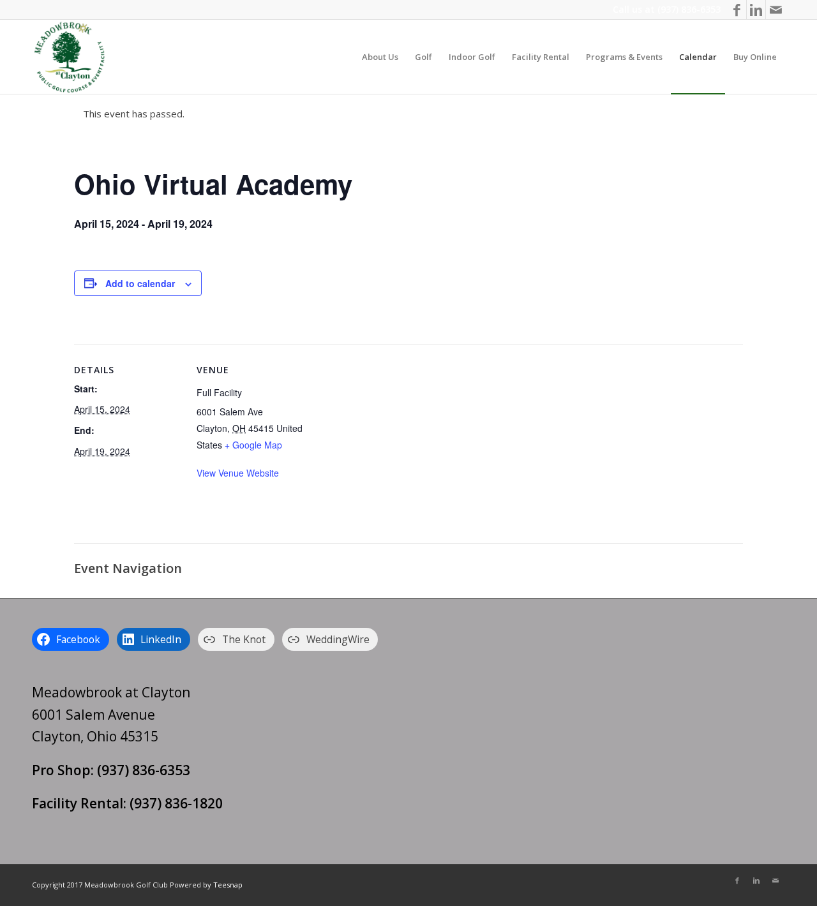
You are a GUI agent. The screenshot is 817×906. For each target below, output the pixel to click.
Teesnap (228, 884)
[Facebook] (737, 9)
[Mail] (775, 9)
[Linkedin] (756, 9)
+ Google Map (253, 444)
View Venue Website (238, 472)
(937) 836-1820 (176, 803)
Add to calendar (140, 283)
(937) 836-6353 (689, 9)
